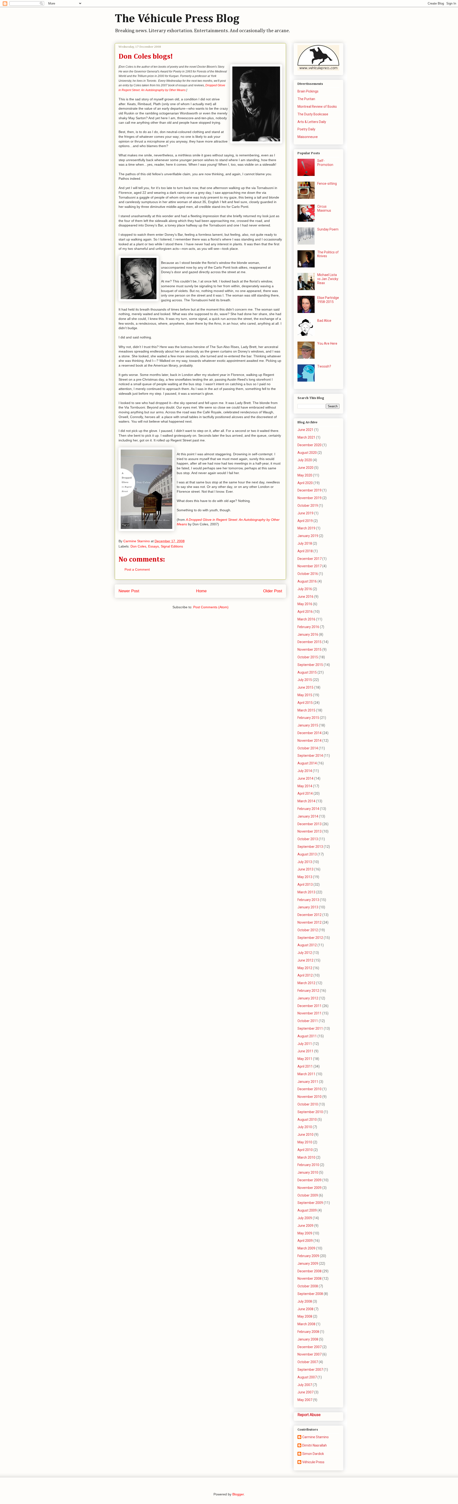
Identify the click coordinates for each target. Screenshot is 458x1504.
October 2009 (307, 1195)
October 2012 (307, 930)
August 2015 (307, 672)
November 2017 (309, 566)
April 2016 (305, 612)
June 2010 (305, 1134)
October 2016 (307, 574)
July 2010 (304, 1127)
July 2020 (304, 460)
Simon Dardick (313, 1454)
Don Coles (138, 546)
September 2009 (310, 1203)
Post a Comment (137, 569)
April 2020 (305, 483)
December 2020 (309, 445)
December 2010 (309, 1089)
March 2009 (306, 1248)
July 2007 (304, 1385)
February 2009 (308, 1256)
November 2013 (309, 831)
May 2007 (304, 1400)
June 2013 (305, 869)
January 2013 (307, 907)
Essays (153, 546)
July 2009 (304, 1218)
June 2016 (305, 597)
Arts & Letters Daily (311, 122)
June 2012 (305, 960)
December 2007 (309, 1347)
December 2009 (309, 1180)
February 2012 (308, 990)
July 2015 (304, 680)
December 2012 (309, 915)
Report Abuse (309, 1414)
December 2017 (309, 559)
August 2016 (307, 581)
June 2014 (305, 778)
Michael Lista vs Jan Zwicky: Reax (328, 279)
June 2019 (305, 513)
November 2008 (309, 1278)
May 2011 (304, 1059)
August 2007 (307, 1377)
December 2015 (309, 642)
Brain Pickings (307, 91)
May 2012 (304, 968)
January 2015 (307, 725)
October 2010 (307, 1104)
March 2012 (306, 983)
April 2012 (305, 975)
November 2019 (309, 498)
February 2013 (308, 900)
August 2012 (307, 945)
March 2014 (306, 801)
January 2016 (307, 634)
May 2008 (304, 1316)
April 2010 (305, 1150)
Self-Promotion (325, 163)
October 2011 (307, 1021)
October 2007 (307, 1362)
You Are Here (327, 343)
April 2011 (305, 1066)
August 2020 (307, 453)
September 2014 (310, 755)
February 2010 (308, 1165)
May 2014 (304, 786)
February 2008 (308, 1332)
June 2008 (305, 1309)
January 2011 (307, 1082)
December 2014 (309, 733)
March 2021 (306, 437)
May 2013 (304, 877)
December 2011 (309, 1006)
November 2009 (309, 1188)
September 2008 (310, 1294)
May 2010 (304, 1142)
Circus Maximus (324, 208)
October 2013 (307, 839)
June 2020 (305, 468)
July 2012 (304, 953)
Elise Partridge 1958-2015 (328, 300)
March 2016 (306, 619)
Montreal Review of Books (317, 106)
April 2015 (305, 703)
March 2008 (306, 1324)
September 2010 (310, 1112)
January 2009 (307, 1263)
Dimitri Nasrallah (314, 1445)
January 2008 (307, 1339)
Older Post (272, 591)
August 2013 (307, 854)
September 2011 (310, 1028)
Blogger (238, 1494)
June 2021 (305, 430)
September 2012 (310, 938)
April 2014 (305, 793)
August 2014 (307, 763)
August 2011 (307, 1036)
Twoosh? (324, 366)
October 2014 (307, 748)
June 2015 (305, 687)
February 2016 (308, 627)
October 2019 (307, 505)
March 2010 (306, 1157)
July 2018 (304, 543)
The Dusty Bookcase (312, 114)
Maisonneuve (307, 137)
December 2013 (309, 824)
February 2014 (308, 809)
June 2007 (305, 1392)
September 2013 (310, 847)
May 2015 (304, 695)
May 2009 (304, 1233)
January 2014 (307, 816)
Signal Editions (172, 546)
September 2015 (310, 665)
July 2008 (304, 1301)
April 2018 (305, 551)
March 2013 (306, 892)
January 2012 (307, 998)
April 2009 (305, 1241)
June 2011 (305, 1051)
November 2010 (309, 1097)
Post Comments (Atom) (211, 607)
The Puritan (306, 99)
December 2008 (309, 1271)
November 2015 (309, 649)
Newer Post (129, 591)
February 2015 (308, 718)
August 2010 (307, 1119)
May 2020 (304, 475)
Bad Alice (324, 320)
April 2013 (305, 884)
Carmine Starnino (315, 1437)
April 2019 (305, 521)
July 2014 (304, 771)
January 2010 (307, 1172)
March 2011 (306, 1074)
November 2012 (309, 922)
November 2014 (309, 740)
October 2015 (307, 657)
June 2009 (305, 1226)
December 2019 (309, 490)
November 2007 (309, 1354)
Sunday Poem (327, 229)
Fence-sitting (327, 183)
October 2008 (307, 1286)
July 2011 (304, 1044)
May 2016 (304, 604)
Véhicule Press (313, 1462)
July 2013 (304, 862)
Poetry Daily (306, 129)
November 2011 (309, 1013)
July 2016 (304, 589)
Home (201, 591)
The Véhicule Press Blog (177, 19)
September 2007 (310, 1369)
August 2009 (307, 1210)
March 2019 (306, 528)
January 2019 (307, 536)
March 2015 (306, 710)
